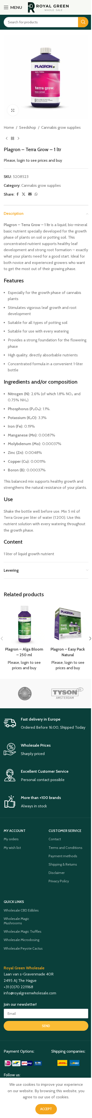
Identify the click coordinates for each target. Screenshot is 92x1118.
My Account (15, 830)
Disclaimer (57, 873)
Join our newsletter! (20, 1004)
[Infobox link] (46, 724)
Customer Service (65, 830)
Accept (46, 1109)
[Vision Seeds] (25, 693)
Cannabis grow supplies (61, 127)
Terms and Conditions (65, 847)
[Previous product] (7, 139)
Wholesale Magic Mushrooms (16, 920)
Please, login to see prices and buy (33, 160)
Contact (55, 839)
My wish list (12, 847)
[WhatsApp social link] (36, 194)
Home (9, 127)
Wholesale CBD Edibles (21, 910)
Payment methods (63, 856)
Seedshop (27, 127)
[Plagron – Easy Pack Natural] (68, 624)
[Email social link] (30, 194)
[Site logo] (48, 7)
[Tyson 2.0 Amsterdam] (67, 693)
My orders (11, 839)
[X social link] (23, 194)
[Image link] (24, 1062)
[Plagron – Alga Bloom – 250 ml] (24, 624)
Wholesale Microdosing (21, 940)
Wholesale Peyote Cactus (23, 948)
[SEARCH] (83, 22)
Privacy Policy (59, 881)
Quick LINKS (14, 902)
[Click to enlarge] (12, 110)
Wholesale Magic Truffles (22, 931)
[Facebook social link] (17, 194)
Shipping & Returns (63, 864)
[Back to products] (12, 139)
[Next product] (18, 139)
